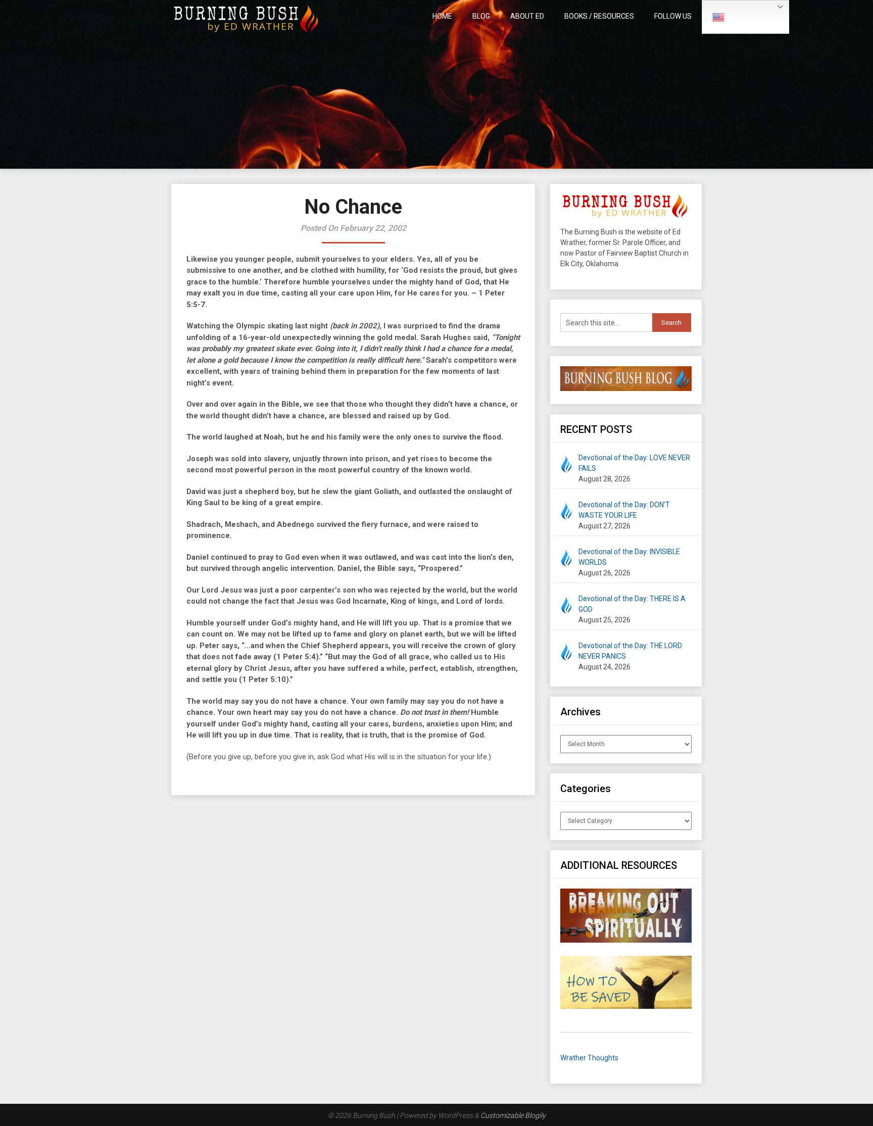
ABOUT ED (527, 16)
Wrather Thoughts (589, 1058)
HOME (442, 16)
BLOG (481, 16)
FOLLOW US (673, 16)
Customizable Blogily (513, 1115)
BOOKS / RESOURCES (599, 16)
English (736, 17)
